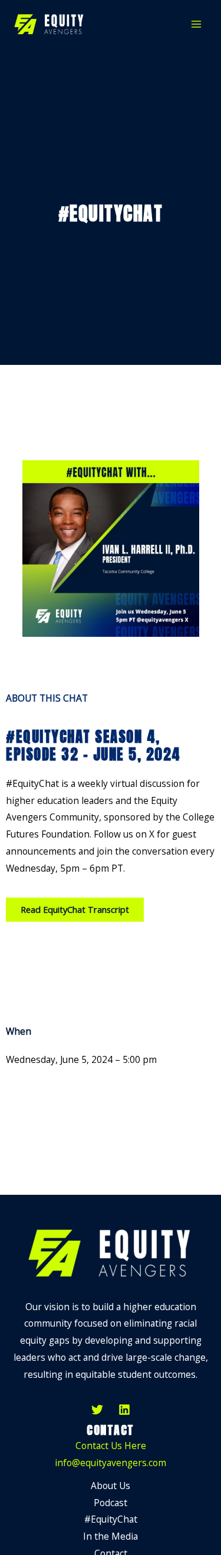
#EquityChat (110, 1519)
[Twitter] (97, 1410)
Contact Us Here (110, 1445)
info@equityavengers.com (110, 1462)
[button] (75, 910)
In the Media (110, 1536)
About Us (110, 1485)
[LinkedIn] (124, 1410)
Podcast (110, 1502)
